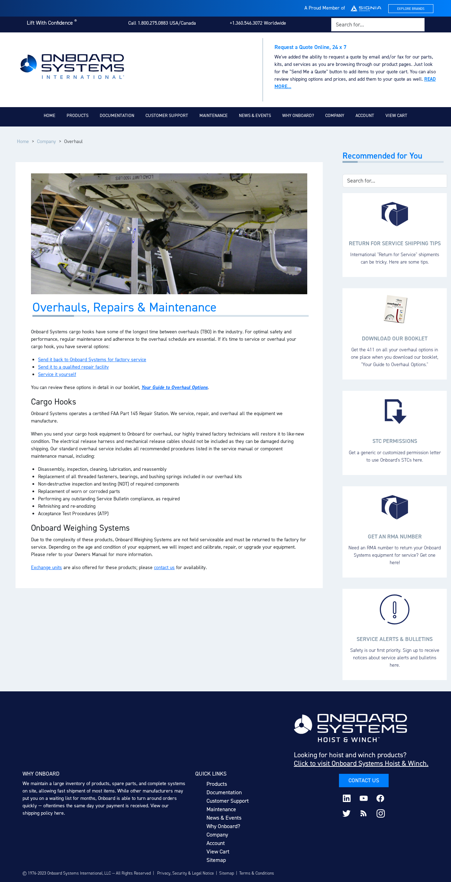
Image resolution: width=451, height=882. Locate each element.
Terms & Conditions (256, 873)
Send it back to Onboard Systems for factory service (92, 359)
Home (49, 115)
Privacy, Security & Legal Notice (185, 873)
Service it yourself (57, 374)
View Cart (396, 115)
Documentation (117, 115)
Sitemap (216, 860)
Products (77, 115)
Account (365, 115)
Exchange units (46, 567)
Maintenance (213, 115)
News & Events (255, 115)
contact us (164, 567)
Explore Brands (411, 8)
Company (334, 115)
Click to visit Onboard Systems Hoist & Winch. (361, 763)
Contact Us (363, 780)
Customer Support (167, 115)
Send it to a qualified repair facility (73, 367)
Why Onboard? (298, 115)
